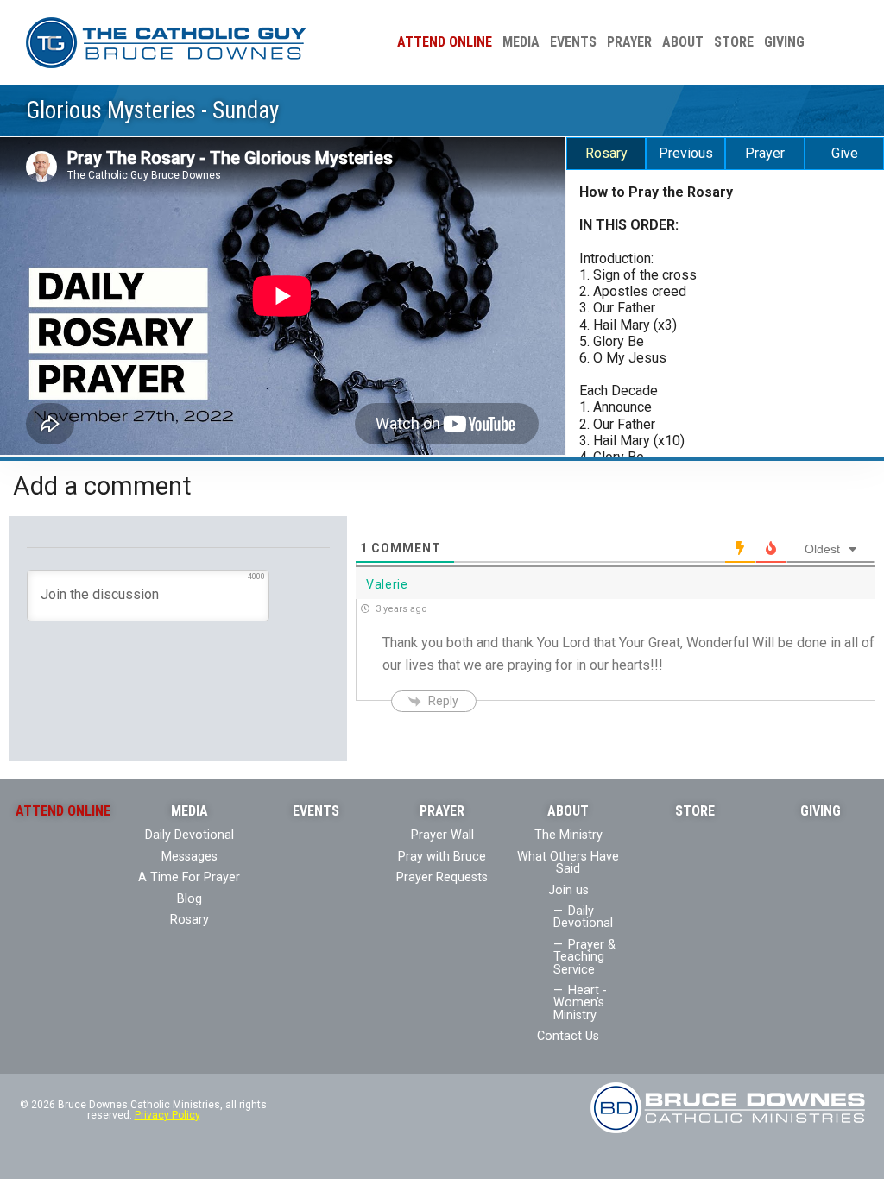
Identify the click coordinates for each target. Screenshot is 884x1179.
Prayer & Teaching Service (584, 957)
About (683, 42)
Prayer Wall (442, 835)
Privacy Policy (167, 1115)
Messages (189, 856)
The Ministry (568, 835)
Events (573, 42)
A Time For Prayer (189, 877)
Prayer (629, 42)
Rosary (606, 153)
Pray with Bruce (442, 856)
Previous (686, 153)
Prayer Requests (442, 877)
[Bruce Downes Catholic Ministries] (166, 42)
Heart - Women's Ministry (580, 1003)
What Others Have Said (568, 862)
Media (521, 42)
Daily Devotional (189, 835)
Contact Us (568, 1036)
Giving (784, 42)
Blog (189, 899)
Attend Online (444, 42)
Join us (568, 890)
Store (734, 42)
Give (844, 153)
